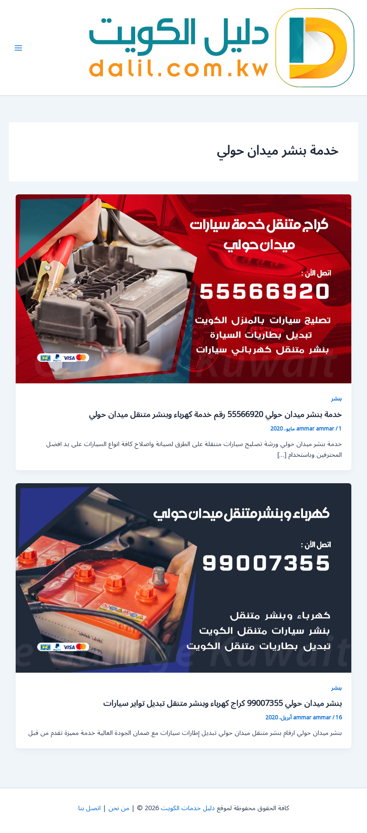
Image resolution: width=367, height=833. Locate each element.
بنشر (336, 398)
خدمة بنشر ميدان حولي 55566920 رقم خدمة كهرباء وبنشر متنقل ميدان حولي (215, 414)
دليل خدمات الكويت (188, 808)
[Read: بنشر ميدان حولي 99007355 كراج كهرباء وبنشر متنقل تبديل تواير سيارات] (184, 577)
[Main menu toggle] (18, 48)
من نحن (118, 808)
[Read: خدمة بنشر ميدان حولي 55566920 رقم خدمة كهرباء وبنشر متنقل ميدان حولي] (184, 289)
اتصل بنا (89, 808)
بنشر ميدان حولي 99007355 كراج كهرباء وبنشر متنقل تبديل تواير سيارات (222, 703)
